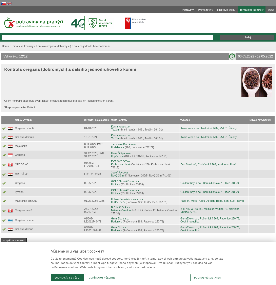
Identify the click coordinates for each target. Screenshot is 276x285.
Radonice (116, 221)
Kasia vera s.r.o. (120, 126)
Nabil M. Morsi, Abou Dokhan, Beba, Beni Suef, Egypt (212, 200)
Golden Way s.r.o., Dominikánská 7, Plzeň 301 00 (209, 183)
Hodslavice (117, 147)
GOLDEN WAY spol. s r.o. (126, 181)
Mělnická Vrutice (121, 210)
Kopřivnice (117, 156)
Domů (5, 46)
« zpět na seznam (13, 240)
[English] (9, 3)
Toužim (115, 129)
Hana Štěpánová (121, 153)
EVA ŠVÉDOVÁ (120, 161)
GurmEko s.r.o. (120, 218)
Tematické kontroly (22, 46)
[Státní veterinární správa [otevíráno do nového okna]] (100, 23)
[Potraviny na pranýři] (33, 22)
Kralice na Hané (120, 164)
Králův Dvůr (118, 202)
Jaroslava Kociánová (123, 144)
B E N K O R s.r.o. (122, 207)
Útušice (115, 184)
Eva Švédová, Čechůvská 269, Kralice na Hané (208, 164)
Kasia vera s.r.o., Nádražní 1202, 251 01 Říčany (208, 128)
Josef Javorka (119, 172)
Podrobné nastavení (207, 278)
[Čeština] (3, 3)
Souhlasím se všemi (67, 278)
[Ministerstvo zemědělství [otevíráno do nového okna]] (135, 23)
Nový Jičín (117, 175)
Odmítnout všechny (102, 278)
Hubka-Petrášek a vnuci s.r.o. (128, 199)
